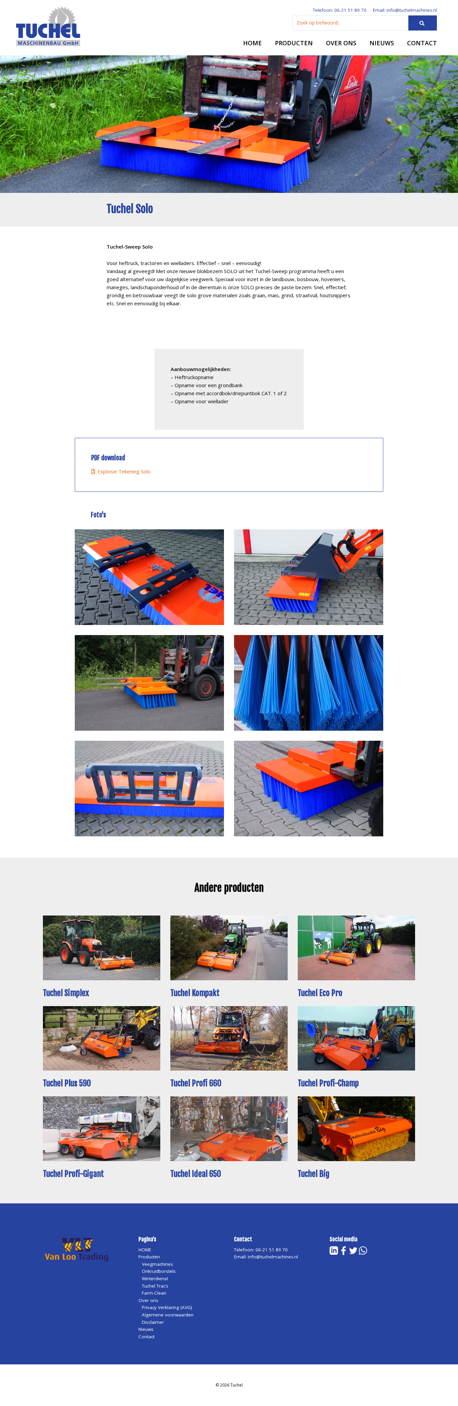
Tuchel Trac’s (155, 1286)
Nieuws (381, 43)
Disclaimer (153, 1322)
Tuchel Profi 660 (195, 1083)
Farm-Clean (154, 1293)
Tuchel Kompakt (195, 993)
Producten (294, 43)
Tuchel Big (314, 1174)
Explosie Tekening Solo (123, 471)
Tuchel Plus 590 (67, 1083)
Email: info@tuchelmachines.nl (405, 10)
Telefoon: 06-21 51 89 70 (339, 10)
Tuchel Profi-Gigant (73, 1174)
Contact (422, 43)
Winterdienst (155, 1278)
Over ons (341, 43)
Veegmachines (157, 1264)
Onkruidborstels (159, 1271)
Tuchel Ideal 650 (195, 1174)
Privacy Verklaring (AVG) (167, 1307)
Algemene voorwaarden (167, 1315)
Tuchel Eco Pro (320, 993)
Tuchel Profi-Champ (328, 1083)
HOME (252, 43)
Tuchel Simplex (66, 993)
